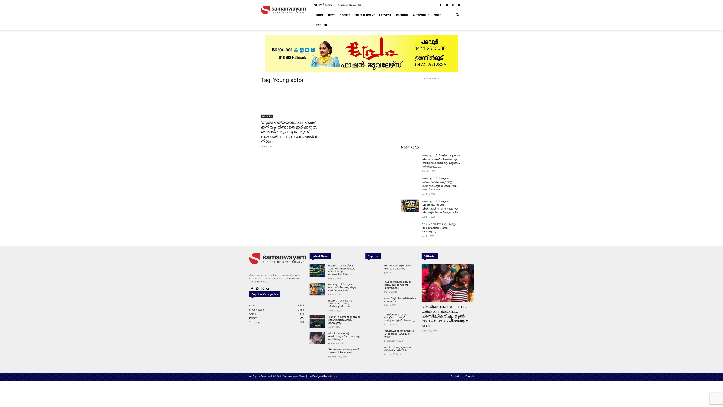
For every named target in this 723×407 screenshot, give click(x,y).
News (331, 15)
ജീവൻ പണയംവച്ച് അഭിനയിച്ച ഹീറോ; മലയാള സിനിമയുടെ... (343, 336)
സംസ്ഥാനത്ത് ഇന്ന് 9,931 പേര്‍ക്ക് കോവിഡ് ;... (398, 267)
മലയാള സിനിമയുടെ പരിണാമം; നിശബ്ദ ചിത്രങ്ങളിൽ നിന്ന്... (340, 303)
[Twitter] (453, 5)
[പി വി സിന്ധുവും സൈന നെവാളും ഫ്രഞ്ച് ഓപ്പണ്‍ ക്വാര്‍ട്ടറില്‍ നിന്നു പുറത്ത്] (373, 352)
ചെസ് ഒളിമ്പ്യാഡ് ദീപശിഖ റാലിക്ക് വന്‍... (400, 300)
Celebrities (267, 116)
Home (320, 15)
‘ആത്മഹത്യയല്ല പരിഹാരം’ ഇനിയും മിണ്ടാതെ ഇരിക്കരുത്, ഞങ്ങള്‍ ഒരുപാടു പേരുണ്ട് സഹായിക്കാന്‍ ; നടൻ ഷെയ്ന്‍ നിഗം (289, 132)
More (437, 15)
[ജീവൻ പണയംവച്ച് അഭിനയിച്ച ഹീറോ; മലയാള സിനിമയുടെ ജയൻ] (317, 338)
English (321, 25)
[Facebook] (440, 5)
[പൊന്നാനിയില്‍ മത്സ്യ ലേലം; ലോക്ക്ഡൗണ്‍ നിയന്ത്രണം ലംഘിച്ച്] (373, 286)
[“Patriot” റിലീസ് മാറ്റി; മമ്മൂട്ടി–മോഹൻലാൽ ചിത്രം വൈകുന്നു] (410, 228)
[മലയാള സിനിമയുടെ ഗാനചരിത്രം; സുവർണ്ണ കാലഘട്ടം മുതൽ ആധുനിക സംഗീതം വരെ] (410, 183)
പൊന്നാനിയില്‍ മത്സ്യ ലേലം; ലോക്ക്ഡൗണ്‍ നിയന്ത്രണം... (397, 284)
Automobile (421, 15)
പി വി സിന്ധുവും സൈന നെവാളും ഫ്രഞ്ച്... (398, 349)
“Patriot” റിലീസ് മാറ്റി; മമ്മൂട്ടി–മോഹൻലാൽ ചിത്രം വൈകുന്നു (439, 228)
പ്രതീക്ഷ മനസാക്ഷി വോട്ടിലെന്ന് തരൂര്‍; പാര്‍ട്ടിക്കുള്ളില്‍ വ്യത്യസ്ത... (400, 317)
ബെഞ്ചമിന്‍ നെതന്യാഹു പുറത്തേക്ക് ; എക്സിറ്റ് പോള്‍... (399, 333)
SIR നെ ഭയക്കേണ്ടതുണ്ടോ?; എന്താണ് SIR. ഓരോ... (344, 351)
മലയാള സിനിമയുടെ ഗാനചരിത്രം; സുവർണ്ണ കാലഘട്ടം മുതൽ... (341, 287)
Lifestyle (385, 15)
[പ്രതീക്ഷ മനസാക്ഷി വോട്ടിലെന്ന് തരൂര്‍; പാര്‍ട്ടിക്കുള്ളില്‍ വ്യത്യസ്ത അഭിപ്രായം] (373, 319)
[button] (457, 14)
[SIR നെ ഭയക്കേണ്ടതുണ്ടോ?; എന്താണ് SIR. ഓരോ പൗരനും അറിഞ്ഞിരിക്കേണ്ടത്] (317, 354)
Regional (402, 15)
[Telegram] (447, 5)
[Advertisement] (431, 104)
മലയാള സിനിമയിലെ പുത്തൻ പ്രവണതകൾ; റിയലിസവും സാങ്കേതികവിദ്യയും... (341, 270)
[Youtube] (459, 5)
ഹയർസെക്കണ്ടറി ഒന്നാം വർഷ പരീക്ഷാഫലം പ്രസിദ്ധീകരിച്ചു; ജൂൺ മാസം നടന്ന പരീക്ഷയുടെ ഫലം (445, 316)
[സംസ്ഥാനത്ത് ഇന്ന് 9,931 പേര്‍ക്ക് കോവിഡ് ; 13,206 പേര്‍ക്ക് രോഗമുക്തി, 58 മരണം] (373, 270)
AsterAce (332, 376)
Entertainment (365, 15)
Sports (345, 15)
